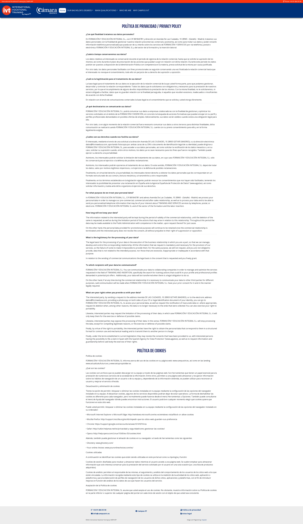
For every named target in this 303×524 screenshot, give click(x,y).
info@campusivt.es (101, 513)
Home (63, 10)
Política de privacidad (191, 510)
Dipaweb (204, 520)
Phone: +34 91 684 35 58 (293, 1)
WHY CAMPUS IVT (141, 10)
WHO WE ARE (125, 10)
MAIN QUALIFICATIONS (105, 10)
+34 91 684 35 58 (99, 510)
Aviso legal (187, 513)
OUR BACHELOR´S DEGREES (79, 10)
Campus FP (142, 511)
